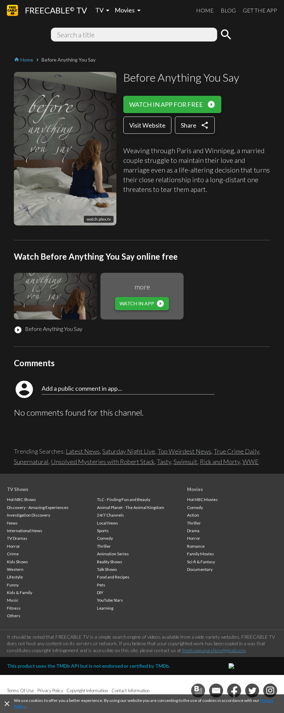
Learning (105, 608)
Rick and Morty (220, 461)
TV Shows (17, 489)
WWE (250, 461)
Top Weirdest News (184, 451)
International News (24, 530)
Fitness (14, 608)
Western (15, 569)
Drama (193, 530)
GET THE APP (260, 10)
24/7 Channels (110, 515)
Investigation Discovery (28, 515)
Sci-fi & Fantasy (201, 561)
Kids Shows (17, 561)
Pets (101, 584)
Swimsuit (185, 461)
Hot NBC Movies (202, 499)
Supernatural (31, 461)
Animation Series (113, 553)
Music (12, 600)
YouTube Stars (110, 600)
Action (193, 515)
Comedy (105, 538)
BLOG (228, 10)
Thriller (104, 546)
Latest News (83, 451)
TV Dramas (17, 538)
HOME (205, 10)
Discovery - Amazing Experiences (38, 507)
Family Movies (200, 553)
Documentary (200, 569)
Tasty (164, 461)
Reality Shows (109, 561)
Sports (103, 530)
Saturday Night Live (128, 451)
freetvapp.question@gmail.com (214, 650)
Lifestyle (15, 577)
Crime (13, 553)
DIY (100, 592)
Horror (13, 546)
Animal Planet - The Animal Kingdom (130, 507)
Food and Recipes (113, 577)
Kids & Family (19, 592)
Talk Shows (107, 569)
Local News (107, 523)
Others (13, 615)
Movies (195, 489)
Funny (13, 584)
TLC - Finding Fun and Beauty (123, 499)
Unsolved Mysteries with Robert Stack (102, 461)
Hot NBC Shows (21, 499)
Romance (196, 546)
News (12, 523)
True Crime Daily (236, 451)
